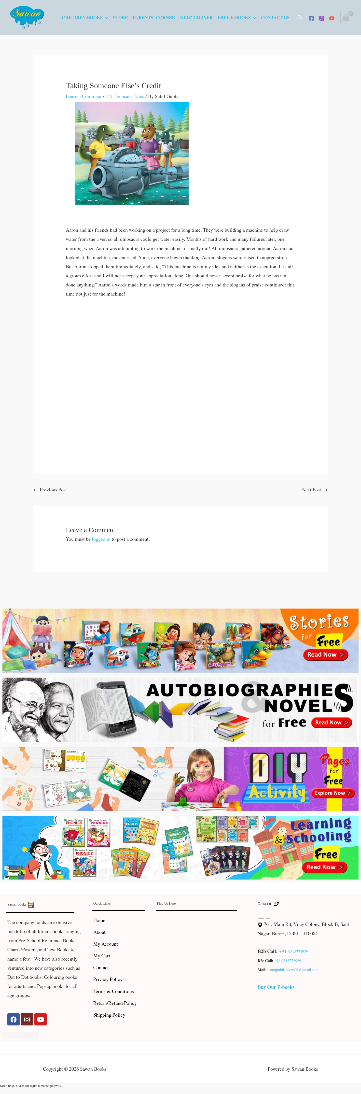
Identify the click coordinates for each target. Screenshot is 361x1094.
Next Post (314, 489)
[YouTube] (331, 18)
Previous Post (50, 489)
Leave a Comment (84, 96)
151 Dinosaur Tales (125, 96)
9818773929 (298, 951)
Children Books (82, 17)
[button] (300, 17)
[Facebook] (311, 18)
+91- (283, 951)
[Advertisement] (180, 340)
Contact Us (275, 17)
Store (120, 17)
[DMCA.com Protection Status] (20, 1035)
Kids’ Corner (196, 17)
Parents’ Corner (154, 17)
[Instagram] (321, 18)
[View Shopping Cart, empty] (346, 17)
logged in (101, 539)
